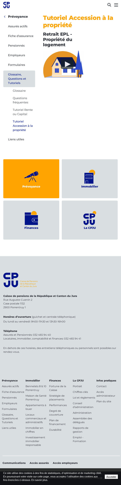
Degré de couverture (56, 412)
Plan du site (103, 401)
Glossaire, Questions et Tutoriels (17, 79)
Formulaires (16, 65)
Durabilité (55, 429)
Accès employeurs (65, 462)
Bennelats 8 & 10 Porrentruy (36, 388)
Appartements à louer (36, 407)
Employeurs (16, 55)
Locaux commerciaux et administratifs (36, 418)
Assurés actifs (17, 26)
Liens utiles (16, 139)
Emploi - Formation (79, 439)
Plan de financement (57, 422)
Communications (14, 462)
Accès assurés (39, 462)
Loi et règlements (84, 397)
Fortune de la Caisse (57, 388)
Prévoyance (18, 16)
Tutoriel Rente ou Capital (23, 112)
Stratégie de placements (57, 397)
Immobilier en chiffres (34, 429)
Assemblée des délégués (82, 420)
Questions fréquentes (20, 100)
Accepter (111, 476)
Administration (82, 412)
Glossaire (19, 90)
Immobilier (89, 186)
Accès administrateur (105, 393)
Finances (31, 228)
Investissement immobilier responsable (35, 441)
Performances (58, 405)
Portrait (77, 386)
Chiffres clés (80, 391)
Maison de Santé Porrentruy (36, 397)
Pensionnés (16, 45)
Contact (101, 386)
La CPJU (90, 228)
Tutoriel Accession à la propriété (23, 126)
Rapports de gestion (80, 429)
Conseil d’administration (83, 405)
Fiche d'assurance (20, 36)
